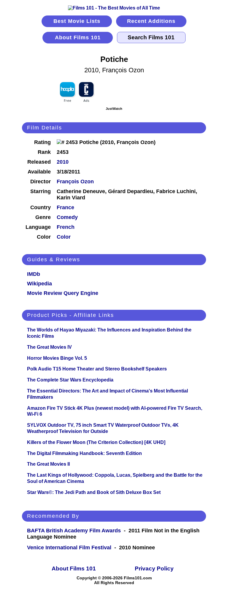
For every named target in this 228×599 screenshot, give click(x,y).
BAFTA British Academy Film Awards (74, 531)
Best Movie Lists (76, 21)
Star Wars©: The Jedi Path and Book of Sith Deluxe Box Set (94, 492)
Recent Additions (151, 21)
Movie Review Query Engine (62, 293)
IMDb (33, 274)
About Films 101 (78, 37)
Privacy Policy (154, 568)
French (66, 227)
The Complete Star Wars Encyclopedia (70, 379)
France (65, 207)
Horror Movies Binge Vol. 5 (57, 358)
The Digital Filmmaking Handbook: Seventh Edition (84, 453)
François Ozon (75, 181)
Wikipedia (39, 284)
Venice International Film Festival (69, 547)
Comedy (67, 217)
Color (64, 237)
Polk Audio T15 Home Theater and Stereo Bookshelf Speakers (97, 368)
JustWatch (114, 108)
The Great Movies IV (49, 347)
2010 (63, 162)
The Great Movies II (48, 464)
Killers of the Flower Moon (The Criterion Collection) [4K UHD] (96, 442)
